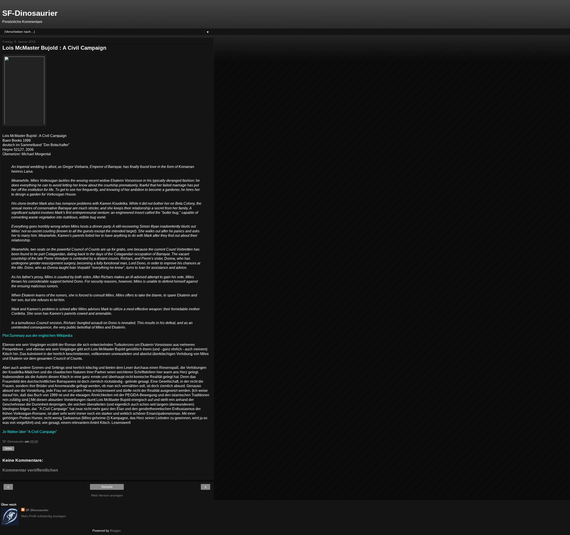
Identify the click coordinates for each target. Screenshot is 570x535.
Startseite (107, 486)
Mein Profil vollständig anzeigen (43, 516)
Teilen (8, 448)
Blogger (115, 530)
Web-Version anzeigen (107, 495)
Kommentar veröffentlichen (30, 470)
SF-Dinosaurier (30, 13)
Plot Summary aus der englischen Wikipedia (37, 335)
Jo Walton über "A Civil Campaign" (29, 432)
